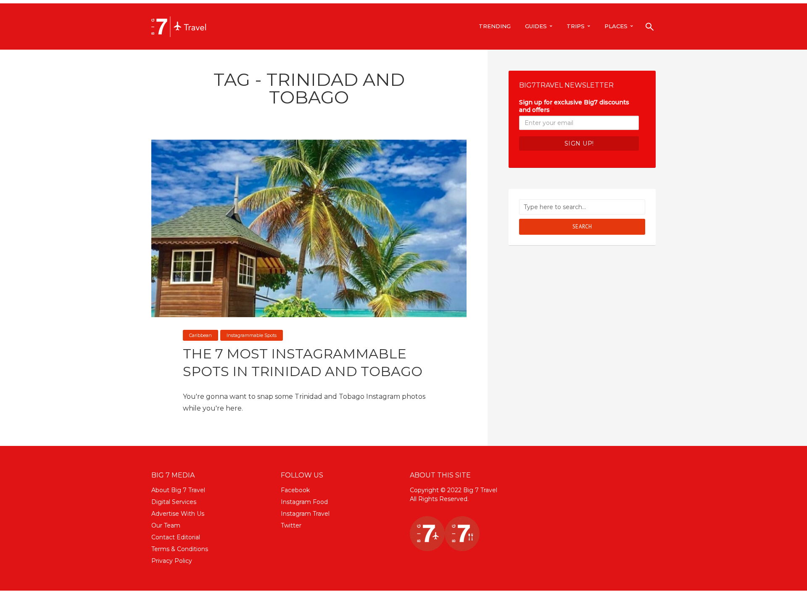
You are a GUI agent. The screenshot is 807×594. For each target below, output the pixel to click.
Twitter (291, 525)
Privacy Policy (171, 561)
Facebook (295, 490)
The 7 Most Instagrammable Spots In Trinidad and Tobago (302, 362)
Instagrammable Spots (252, 335)
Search (582, 226)
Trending (495, 26)
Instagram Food (304, 502)
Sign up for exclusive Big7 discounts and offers (574, 106)
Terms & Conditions (179, 549)
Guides (536, 26)
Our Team (165, 525)
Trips (576, 26)
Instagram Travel (305, 513)
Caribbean (200, 335)
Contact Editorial (175, 537)
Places (616, 26)
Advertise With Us (177, 513)
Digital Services (173, 502)
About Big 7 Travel (178, 490)
